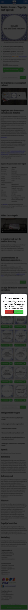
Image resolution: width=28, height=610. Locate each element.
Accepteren (18, 312)
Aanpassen (9, 312)
